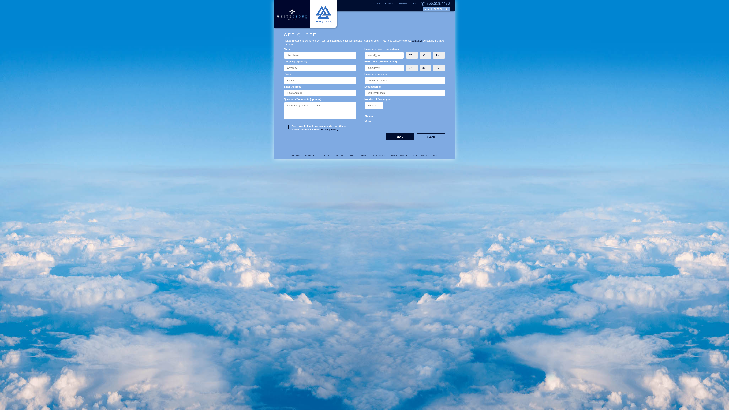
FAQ (414, 4)
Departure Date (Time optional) (382, 49)
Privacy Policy (329, 129)
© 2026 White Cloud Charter (425, 155)
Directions (339, 155)
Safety (351, 155)
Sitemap (363, 155)
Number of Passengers (377, 99)
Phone (287, 74)
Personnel (402, 4)
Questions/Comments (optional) (302, 99)
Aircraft (368, 116)
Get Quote (437, 9)
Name (287, 49)
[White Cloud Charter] (305, 14)
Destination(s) (372, 86)
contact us (417, 40)
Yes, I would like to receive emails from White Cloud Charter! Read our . (319, 128)
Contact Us (324, 155)
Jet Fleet (376, 4)
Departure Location (375, 74)
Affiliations (309, 155)
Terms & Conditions (398, 155)
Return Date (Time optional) (380, 61)
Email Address (292, 86)
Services (389, 4)
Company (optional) (295, 61)
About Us (295, 155)
